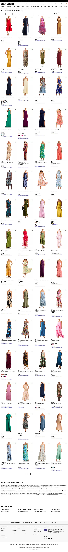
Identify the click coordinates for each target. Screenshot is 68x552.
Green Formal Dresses (5, 509)
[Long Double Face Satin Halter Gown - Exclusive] (42, 268)
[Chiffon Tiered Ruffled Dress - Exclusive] (9, 360)
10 (39, 473)
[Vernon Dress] (42, 422)
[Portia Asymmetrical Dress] (59, 360)
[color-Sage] (19, 42)
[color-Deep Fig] (53, 223)
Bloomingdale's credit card (15, 528)
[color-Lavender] (3, 376)
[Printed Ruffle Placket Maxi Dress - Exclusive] (59, 298)
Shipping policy (3, 535)
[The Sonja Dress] (9, 180)
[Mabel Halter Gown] (9, 239)
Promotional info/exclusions (52, 532)
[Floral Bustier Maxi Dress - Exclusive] (9, 268)
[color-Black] (4, 102)
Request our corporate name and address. (43, 547)
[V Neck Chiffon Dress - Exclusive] (59, 452)
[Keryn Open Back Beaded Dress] (9, 58)
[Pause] (66, 1)
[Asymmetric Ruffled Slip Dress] (25, 58)
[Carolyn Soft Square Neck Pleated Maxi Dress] (9, 452)
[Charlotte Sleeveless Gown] (42, 360)
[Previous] (2, 26)
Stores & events (35, 534)
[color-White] (38, 407)
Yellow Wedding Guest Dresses (39, 511)
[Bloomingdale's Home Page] (7, 4)
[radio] (18, 43)
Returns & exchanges (4, 533)
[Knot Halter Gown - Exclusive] (9, 118)
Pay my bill (13, 533)
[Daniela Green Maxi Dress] (59, 392)
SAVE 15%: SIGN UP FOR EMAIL (15, 522)
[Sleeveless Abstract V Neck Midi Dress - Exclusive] (25, 329)
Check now (57, 532)
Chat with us (3, 528)
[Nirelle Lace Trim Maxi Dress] (59, 422)
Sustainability (24, 533)
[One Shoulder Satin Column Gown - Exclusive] (9, 208)
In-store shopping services (37, 531)
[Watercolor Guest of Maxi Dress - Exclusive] (59, 86)
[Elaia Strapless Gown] (59, 208)
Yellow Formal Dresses (5, 511)
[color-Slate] (3, 133)
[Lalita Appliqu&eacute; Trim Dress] (42, 58)
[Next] (15, 26)
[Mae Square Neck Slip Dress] (25, 86)
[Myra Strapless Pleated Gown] (59, 268)
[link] (9, 39)
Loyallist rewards (14, 530)
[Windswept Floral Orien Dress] (42, 239)
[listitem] (34, 1)
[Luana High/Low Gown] (42, 26)
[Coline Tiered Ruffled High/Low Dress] (25, 392)
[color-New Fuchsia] (5, 376)
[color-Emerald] (1, 133)
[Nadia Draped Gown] (9, 422)
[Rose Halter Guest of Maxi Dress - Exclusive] (25, 360)
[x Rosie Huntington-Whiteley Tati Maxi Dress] (42, 329)
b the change (24, 530)
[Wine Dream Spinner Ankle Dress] (59, 58)
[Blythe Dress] (42, 180)
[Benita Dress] (9, 298)
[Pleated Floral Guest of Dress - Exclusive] (42, 86)
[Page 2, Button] (41, 474)
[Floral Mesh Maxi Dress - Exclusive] (42, 151)
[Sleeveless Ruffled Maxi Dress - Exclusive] (25, 239)
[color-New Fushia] (22, 135)
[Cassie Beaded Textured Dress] (9, 392)
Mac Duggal (48, 494)
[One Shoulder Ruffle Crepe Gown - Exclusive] (25, 118)
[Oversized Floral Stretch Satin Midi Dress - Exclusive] (25, 180)
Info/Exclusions (56, 522)
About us (23, 528)
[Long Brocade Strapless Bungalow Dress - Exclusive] (42, 452)
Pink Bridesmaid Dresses (38, 509)
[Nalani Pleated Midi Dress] (42, 392)
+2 (25, 135)
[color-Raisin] (18, 135)
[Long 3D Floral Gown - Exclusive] (9, 151)
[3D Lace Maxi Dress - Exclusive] (42, 298)
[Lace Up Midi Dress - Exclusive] (9, 26)
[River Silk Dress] (25, 422)
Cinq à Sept (33, 488)
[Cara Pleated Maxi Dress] (59, 151)
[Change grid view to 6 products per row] (56, 13)
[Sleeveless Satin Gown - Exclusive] (9, 86)
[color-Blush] (21, 135)
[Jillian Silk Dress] (25, 208)
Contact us (2, 530)
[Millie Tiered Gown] (59, 239)
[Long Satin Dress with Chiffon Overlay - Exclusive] (25, 26)
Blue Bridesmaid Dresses (55, 509)
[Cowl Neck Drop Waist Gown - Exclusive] (42, 208)
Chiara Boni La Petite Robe (54, 494)
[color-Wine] (1, 376)
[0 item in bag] (66, 4)
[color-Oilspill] (52, 223)
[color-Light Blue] (5, 102)
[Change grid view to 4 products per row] (54, 14)
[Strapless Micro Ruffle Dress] (59, 118)
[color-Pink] (3, 102)
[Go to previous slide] (1, 1)
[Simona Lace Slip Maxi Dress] (59, 26)
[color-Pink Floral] (53, 344)
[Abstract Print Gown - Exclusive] (25, 452)
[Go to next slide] (65, 1)
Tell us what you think (4, 537)
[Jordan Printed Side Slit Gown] (25, 151)
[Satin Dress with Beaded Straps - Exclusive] (9, 329)
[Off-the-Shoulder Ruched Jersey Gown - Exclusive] (42, 118)
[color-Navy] (18, 42)
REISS (29, 488)
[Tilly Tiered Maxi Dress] (59, 329)
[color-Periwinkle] (24, 135)
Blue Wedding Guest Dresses (23, 511)
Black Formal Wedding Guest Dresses (24, 509)
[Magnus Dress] (59, 180)
